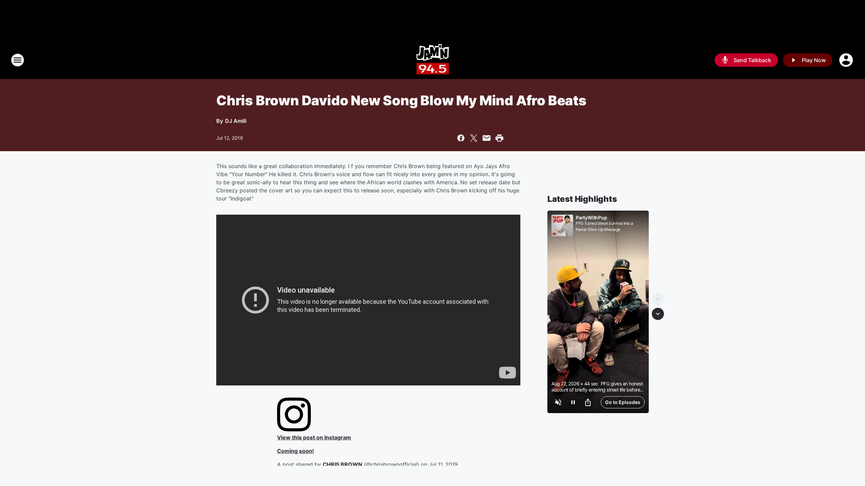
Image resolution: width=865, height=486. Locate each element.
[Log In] (846, 60)
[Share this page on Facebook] (461, 138)
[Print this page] (499, 138)
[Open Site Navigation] (17, 60)
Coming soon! (295, 451)
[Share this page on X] (473, 138)
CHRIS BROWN (342, 464)
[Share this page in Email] (486, 138)
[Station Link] (433, 60)
